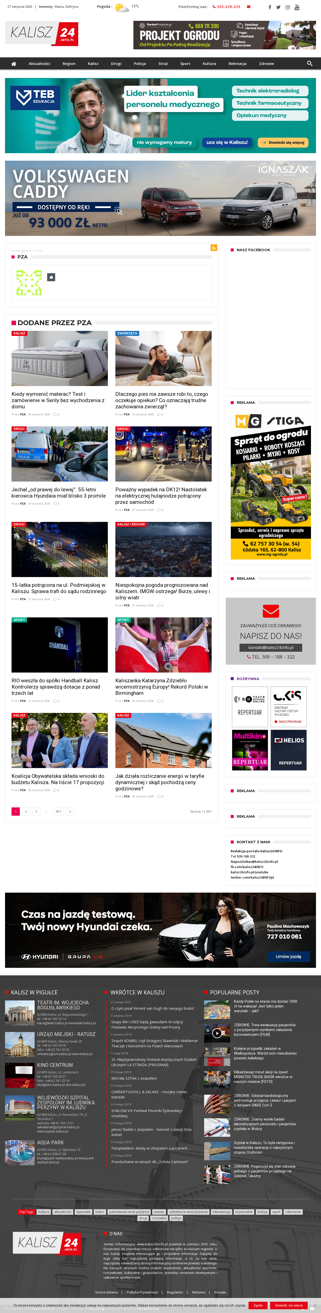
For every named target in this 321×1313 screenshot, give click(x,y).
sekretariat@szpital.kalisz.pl (58, 1127)
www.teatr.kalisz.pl (82, 1023)
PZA (23, 414)
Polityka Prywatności (142, 1292)
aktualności (62, 1211)
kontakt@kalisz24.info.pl (271, 647)
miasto (159, 1211)
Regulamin (175, 1292)
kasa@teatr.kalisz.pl (52, 1023)
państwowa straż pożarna (129, 1211)
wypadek (83, 1211)
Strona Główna (106, 1292)
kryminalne (244, 1211)
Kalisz (19, 333)
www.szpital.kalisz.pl (52, 1131)
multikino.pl (45, 1085)
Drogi (19, 429)
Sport (19, 620)
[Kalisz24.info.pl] (41, 21)
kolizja (262, 1211)
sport (276, 1211)
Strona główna (21, 250)
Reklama (198, 1292)
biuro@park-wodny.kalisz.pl (57, 1158)
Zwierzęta (127, 333)
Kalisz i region (131, 524)
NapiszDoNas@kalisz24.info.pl (254, 861)
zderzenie (293, 1211)
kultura (43, 1211)
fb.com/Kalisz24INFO (247, 867)
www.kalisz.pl (82, 1054)
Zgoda (258, 1305)
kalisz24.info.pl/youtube (249, 872)
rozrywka (159, 1218)
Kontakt (220, 1292)
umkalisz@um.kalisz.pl (54, 1054)
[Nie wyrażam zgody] (314, 1305)
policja (176, 1218)
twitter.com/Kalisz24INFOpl (252, 877)
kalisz (100, 1211)
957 (58, 811)
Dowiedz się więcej (289, 1305)
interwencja (221, 1211)
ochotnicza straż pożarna (188, 1211)
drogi (143, 1218)
